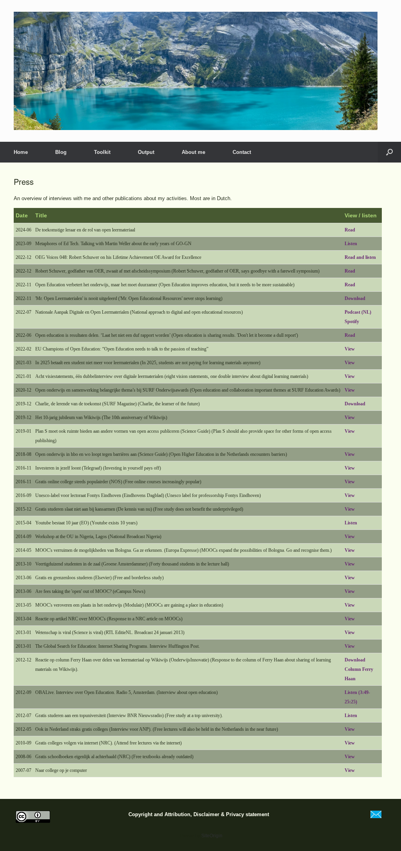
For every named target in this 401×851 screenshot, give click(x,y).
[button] (389, 152)
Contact (242, 152)
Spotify (352, 321)
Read (350, 230)
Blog (61, 152)
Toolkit (102, 152)
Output (146, 152)
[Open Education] (196, 71)
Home (21, 152)
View (350, 349)
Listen (351, 243)
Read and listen (360, 257)
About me (193, 152)
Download (355, 298)
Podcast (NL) (358, 312)
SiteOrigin (211, 835)
